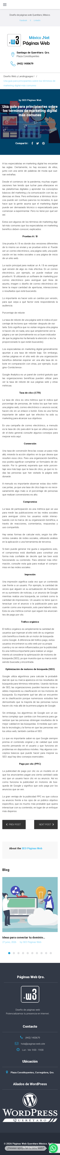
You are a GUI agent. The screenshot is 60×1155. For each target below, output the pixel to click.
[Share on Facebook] (32, 143)
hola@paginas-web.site (33, 1043)
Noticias (32, 126)
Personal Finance (30, 133)
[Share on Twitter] (37, 143)
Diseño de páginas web (19, 129)
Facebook (23, 20)
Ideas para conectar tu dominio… (23, 937)
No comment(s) (46, 122)
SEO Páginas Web (31, 100)
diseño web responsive (44, 129)
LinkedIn (37, 20)
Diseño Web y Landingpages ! (19, 76)
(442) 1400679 (25, 63)
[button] (53, 1148)
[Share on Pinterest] (43, 143)
